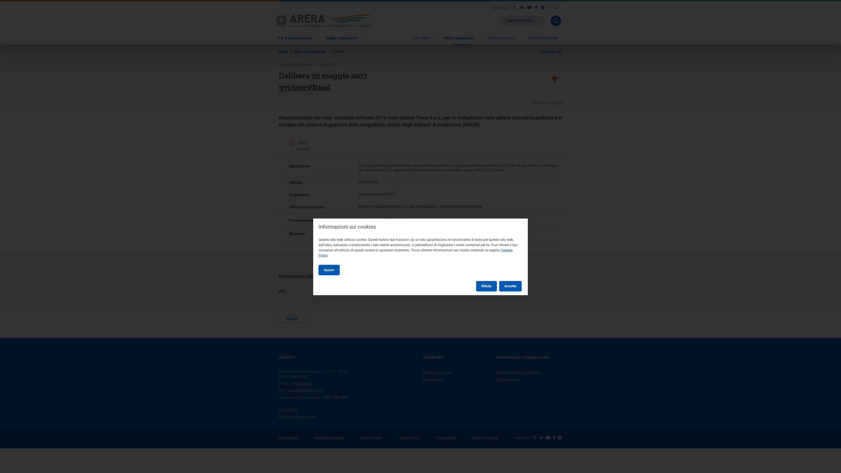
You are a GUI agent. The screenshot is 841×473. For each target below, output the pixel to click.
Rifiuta (486, 286)
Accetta (510, 286)
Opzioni (329, 270)
